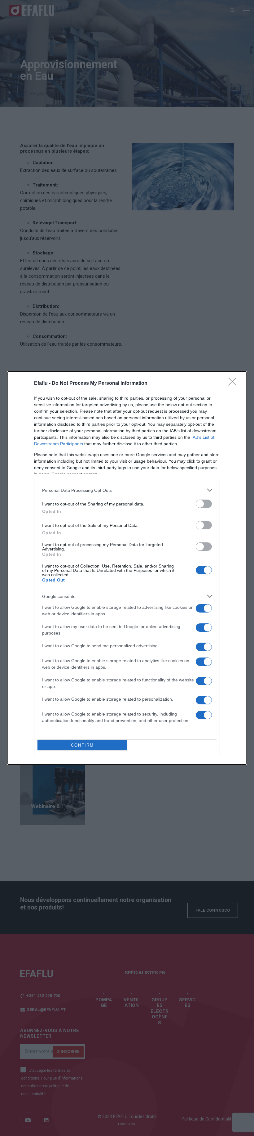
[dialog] (127, 568)
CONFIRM (82, 745)
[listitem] (127, 490)
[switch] (204, 504)
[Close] (234, 383)
